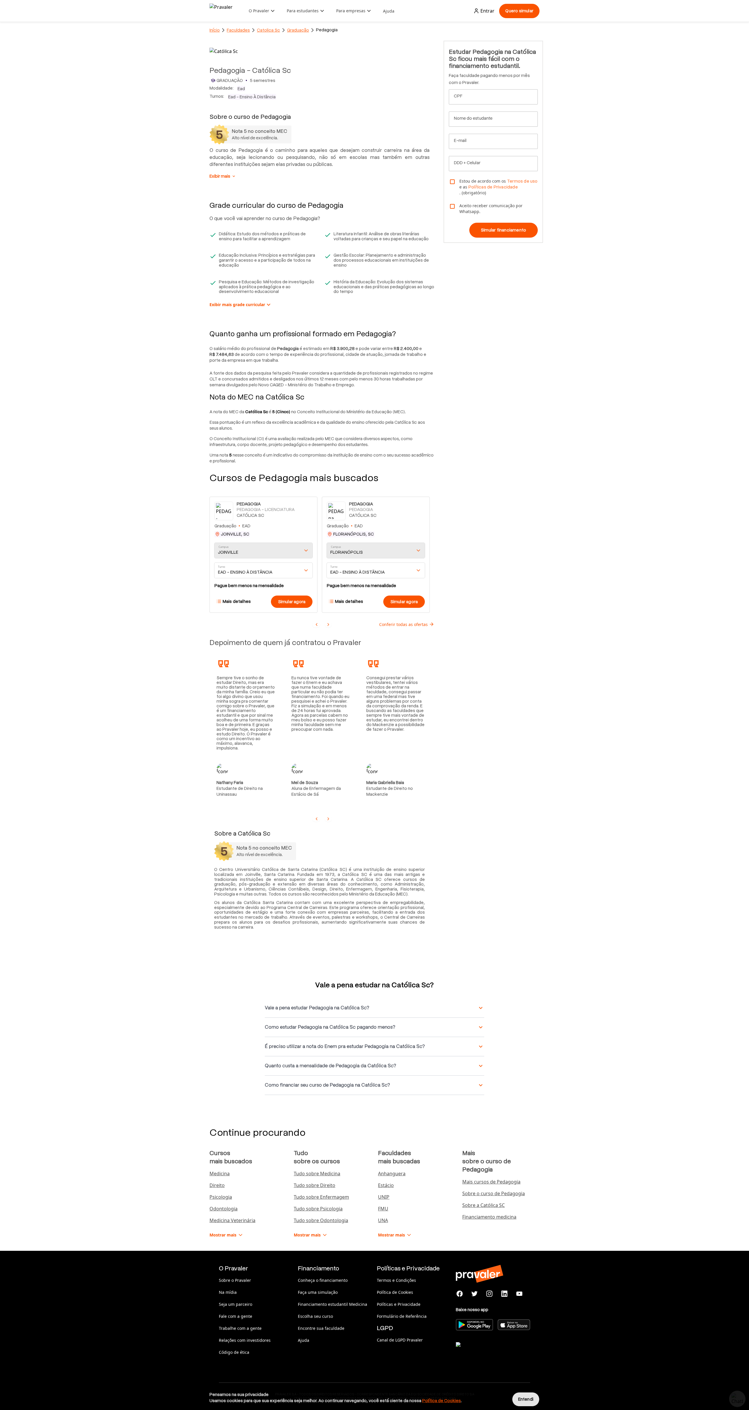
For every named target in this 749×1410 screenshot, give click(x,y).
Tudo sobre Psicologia (318, 1208)
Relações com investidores (245, 1340)
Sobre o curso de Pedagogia (493, 1193)
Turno (221, 567)
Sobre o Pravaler (235, 1280)
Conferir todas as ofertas (403, 624)
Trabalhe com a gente (240, 1328)
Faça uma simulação (318, 1292)
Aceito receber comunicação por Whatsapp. (491, 208)
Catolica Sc (268, 30)
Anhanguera (392, 1173)
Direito (217, 1185)
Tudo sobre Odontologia (321, 1220)
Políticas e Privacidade (398, 1304)
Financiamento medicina (489, 1217)
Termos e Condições (396, 1280)
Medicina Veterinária (232, 1220)
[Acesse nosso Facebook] (460, 1293)
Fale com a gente (235, 1316)
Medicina (219, 1173)
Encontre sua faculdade (321, 1328)
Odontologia (223, 1208)
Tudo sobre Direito (314, 1185)
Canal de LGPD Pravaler (400, 1340)
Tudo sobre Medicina (317, 1173)
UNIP (383, 1197)
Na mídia (228, 1292)
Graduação (298, 30)
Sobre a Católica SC (483, 1205)
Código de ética (234, 1352)
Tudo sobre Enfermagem (321, 1197)
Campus (224, 547)
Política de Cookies (395, 1292)
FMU (383, 1208)
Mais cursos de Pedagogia (491, 1182)
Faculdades (238, 30)
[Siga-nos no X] (475, 1293)
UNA (383, 1220)
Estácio (386, 1185)
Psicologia (220, 1197)
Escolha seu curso (315, 1316)
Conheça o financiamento (323, 1280)
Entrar (487, 11)
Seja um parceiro (235, 1304)
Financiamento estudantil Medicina (332, 1304)
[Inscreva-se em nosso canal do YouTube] (519, 1293)
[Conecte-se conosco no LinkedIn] (504, 1293)
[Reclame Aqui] (485, 1351)
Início (214, 30)
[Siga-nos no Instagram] (490, 1293)
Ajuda (388, 11)
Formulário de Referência (402, 1316)
